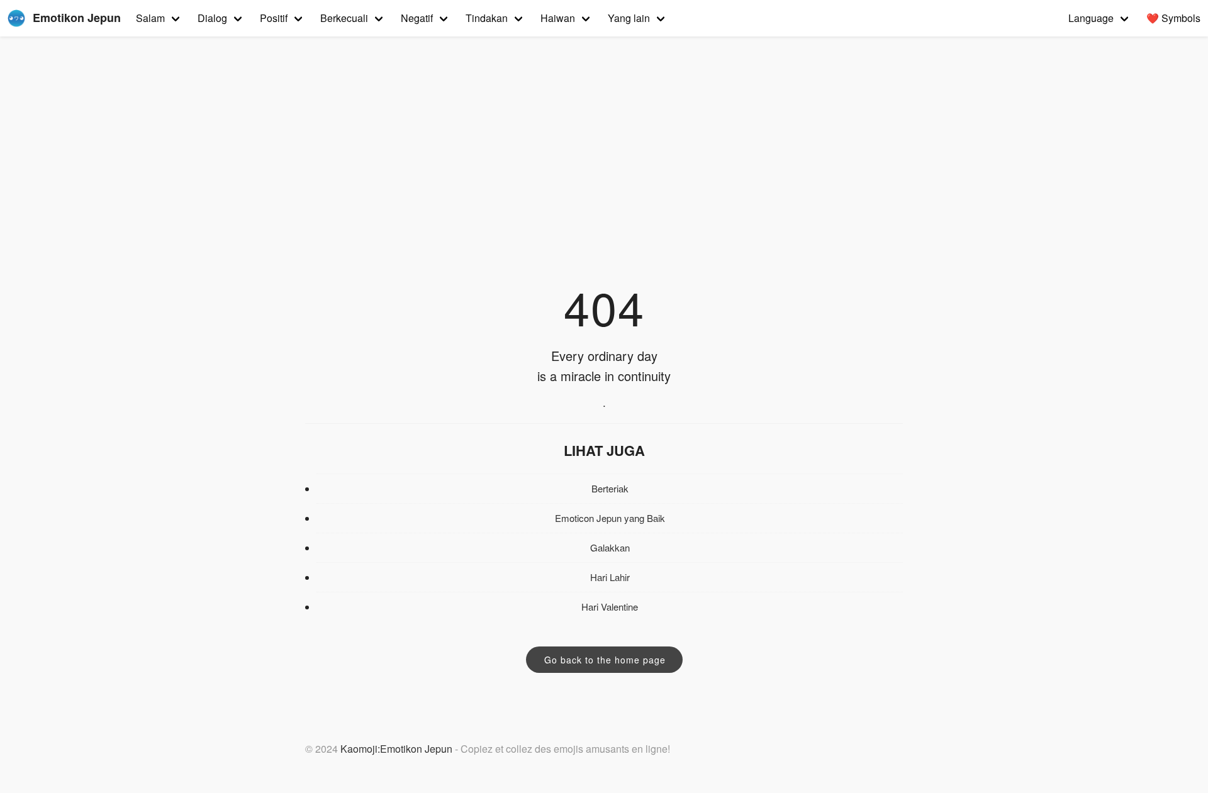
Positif (274, 18)
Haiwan (557, 18)
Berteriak (610, 488)
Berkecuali (344, 18)
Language (1091, 18)
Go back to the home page (605, 659)
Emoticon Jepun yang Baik (610, 517)
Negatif (417, 18)
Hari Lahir (610, 577)
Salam (150, 18)
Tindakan (487, 18)
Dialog (212, 18)
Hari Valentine (609, 606)
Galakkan (610, 547)
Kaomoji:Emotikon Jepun (396, 748)
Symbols (1173, 18)
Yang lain (629, 18)
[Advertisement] (604, 179)
